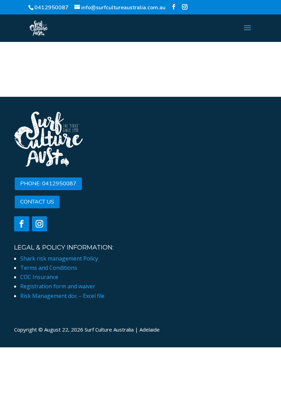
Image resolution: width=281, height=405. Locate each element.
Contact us (37, 202)
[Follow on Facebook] (21, 223)
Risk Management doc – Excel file (62, 296)
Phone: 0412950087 (48, 183)
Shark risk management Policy (59, 258)
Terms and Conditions (48, 267)
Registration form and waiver (57, 286)
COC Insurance (39, 277)
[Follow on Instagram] (39, 223)
